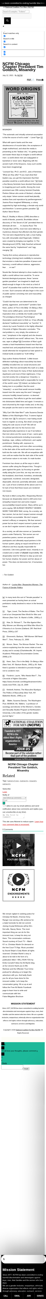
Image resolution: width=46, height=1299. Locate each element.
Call (6, 1296)
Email (17, 1296)
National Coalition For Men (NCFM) (28, 1030)
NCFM (19, 75)
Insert (26, 1069)
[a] (21, 167)
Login (5, 792)
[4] (11, 250)
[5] (41, 314)
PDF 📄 (30, 80)
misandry (33, 781)
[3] (38, 209)
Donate (40, 1296)
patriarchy (7, 784)
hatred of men (13, 781)
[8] (14, 419)
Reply (4, 1063)
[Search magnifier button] (7, 20)
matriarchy (24, 781)
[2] (37, 181)
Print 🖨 (39, 80)
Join (29, 1296)
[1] (42, 137)
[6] (20, 341)
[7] (20, 383)
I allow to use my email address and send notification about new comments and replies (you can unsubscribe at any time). (23, 809)
